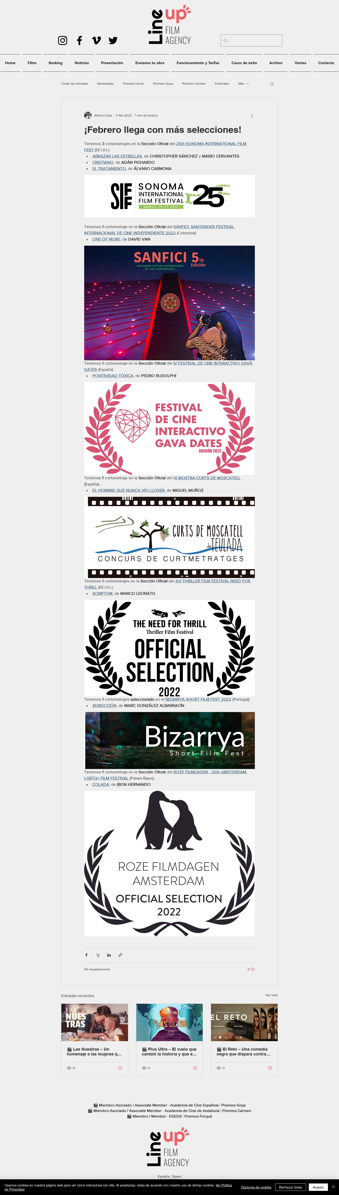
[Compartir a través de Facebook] (86, 955)
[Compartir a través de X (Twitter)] (97, 955)
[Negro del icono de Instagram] (62, 40)
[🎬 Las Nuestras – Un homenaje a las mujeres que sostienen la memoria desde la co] (94, 1022)
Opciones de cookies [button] (256, 1187)
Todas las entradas (74, 83)
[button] (272, 84)
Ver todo (271, 995)
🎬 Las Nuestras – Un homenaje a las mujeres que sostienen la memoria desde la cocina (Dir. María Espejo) (94, 1051)
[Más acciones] (252, 115)
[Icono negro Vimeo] (96, 40)
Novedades (105, 83)
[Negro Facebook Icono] (79, 40)
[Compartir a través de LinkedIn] (109, 955)
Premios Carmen (194, 83)
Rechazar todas (290, 1187)
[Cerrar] (333, 1187)
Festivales (222, 83)
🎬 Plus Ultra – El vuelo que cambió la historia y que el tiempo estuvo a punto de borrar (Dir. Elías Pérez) (169, 1051)
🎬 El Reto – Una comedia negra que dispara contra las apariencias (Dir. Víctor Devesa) (242, 1051)
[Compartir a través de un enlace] (120, 955)
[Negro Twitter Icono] (113, 40)
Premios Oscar (133, 83)
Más (241, 83)
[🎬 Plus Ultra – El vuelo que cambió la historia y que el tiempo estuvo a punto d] (169, 1022)
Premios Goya (163, 83)
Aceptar (318, 1187)
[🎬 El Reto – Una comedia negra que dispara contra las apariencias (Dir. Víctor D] (244, 1022)
